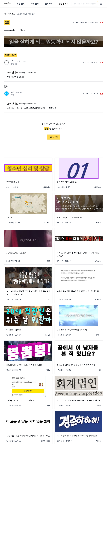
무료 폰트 (35, 3)
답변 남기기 (53, 137)
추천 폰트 (21, 3)
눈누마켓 (48, 3)
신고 (101, 22)
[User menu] (101, 3)
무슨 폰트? (63, 3)
